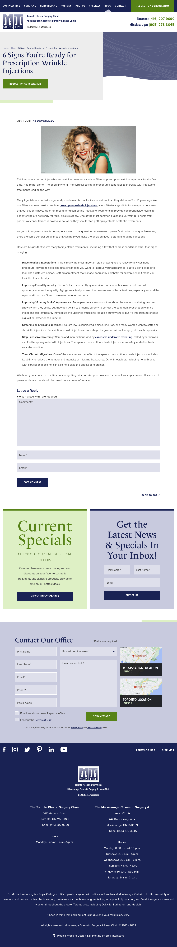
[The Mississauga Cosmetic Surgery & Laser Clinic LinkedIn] (51, 750)
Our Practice (11, 6)
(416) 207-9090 (59, 825)
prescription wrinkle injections (78, 205)
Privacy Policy (77, 727)
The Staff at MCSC (42, 121)
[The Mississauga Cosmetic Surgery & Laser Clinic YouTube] (63, 750)
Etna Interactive (115, 936)
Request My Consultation (153, 6)
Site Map (168, 750)
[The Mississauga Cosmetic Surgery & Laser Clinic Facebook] (4, 750)
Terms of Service (94, 727)
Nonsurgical (48, 6)
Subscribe (132, 595)
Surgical (30, 6)
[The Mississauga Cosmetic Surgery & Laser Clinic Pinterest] (39, 750)
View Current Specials (45, 596)
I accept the (27, 720)
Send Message (101, 716)
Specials (95, 6)
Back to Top (149, 495)
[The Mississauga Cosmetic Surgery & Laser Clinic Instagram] (15, 750)
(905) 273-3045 (127, 831)
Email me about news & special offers (42, 713)
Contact (120, 6)
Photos (80, 6)
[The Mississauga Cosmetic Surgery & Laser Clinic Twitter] (27, 750)
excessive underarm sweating (113, 337)
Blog (108, 6)
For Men (66, 6)
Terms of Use (145, 750)
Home (6, 48)
